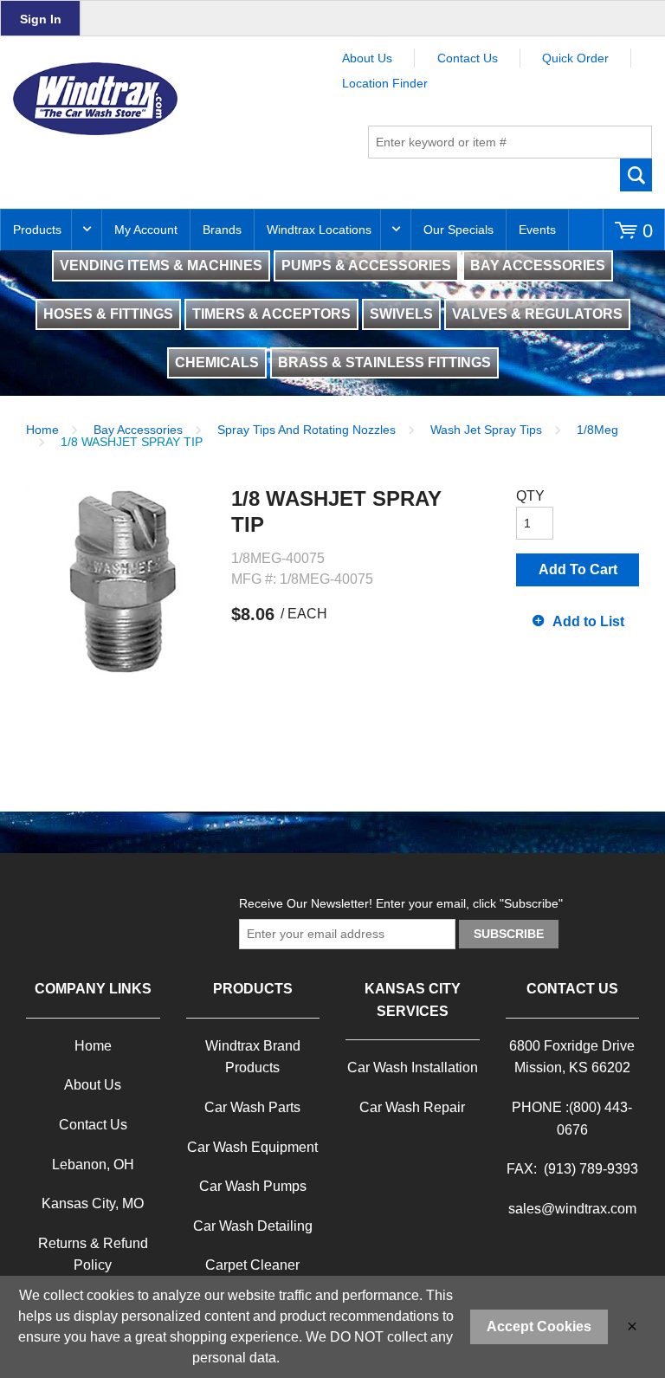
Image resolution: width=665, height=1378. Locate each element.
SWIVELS (401, 314)
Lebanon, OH (93, 1164)
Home (42, 430)
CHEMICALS (217, 362)
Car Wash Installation (412, 1067)
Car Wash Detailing (253, 1226)
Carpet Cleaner (252, 1265)
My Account (146, 229)
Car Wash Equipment (252, 1147)
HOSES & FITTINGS (108, 314)
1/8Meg (597, 430)
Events (537, 229)
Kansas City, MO (93, 1203)
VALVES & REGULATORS (537, 314)
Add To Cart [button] (578, 569)
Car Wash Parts (252, 1107)
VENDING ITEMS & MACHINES (161, 265)
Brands (222, 229)
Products (37, 229)
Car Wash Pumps (253, 1186)
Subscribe (509, 934)
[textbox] (510, 142)
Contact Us (467, 58)
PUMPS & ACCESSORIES (366, 265)
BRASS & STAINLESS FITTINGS (384, 362)
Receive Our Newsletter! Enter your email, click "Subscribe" (401, 903)
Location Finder (385, 83)
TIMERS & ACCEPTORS (271, 314)
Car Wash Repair (412, 1107)
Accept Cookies (539, 1326)
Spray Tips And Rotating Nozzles (306, 430)
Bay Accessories (138, 430)
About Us (367, 58)
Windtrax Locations (319, 229)
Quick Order (575, 58)
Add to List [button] (588, 621)
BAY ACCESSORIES (537, 265)
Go (636, 175)
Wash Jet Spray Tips (486, 430)
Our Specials (458, 229)
